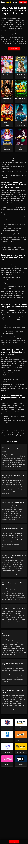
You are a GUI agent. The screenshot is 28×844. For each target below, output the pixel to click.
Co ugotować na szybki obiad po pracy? (13, 608)
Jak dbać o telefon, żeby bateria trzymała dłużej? (14, 691)
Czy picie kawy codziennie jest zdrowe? (13, 502)
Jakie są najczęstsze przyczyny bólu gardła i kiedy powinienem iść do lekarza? (12, 449)
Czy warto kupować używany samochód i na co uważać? (14, 634)
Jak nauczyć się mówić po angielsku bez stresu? (13, 583)
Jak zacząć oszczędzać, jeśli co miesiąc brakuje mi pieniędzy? (13, 529)
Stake (6, 2)
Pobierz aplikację (14, 841)
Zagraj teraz (14, 48)
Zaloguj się (15, 2)
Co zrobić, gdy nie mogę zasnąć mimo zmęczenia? (13, 476)
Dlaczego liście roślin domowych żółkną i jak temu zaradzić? (14, 556)
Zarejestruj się (23, 2)
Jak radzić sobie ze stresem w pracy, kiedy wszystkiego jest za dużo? (12, 664)
